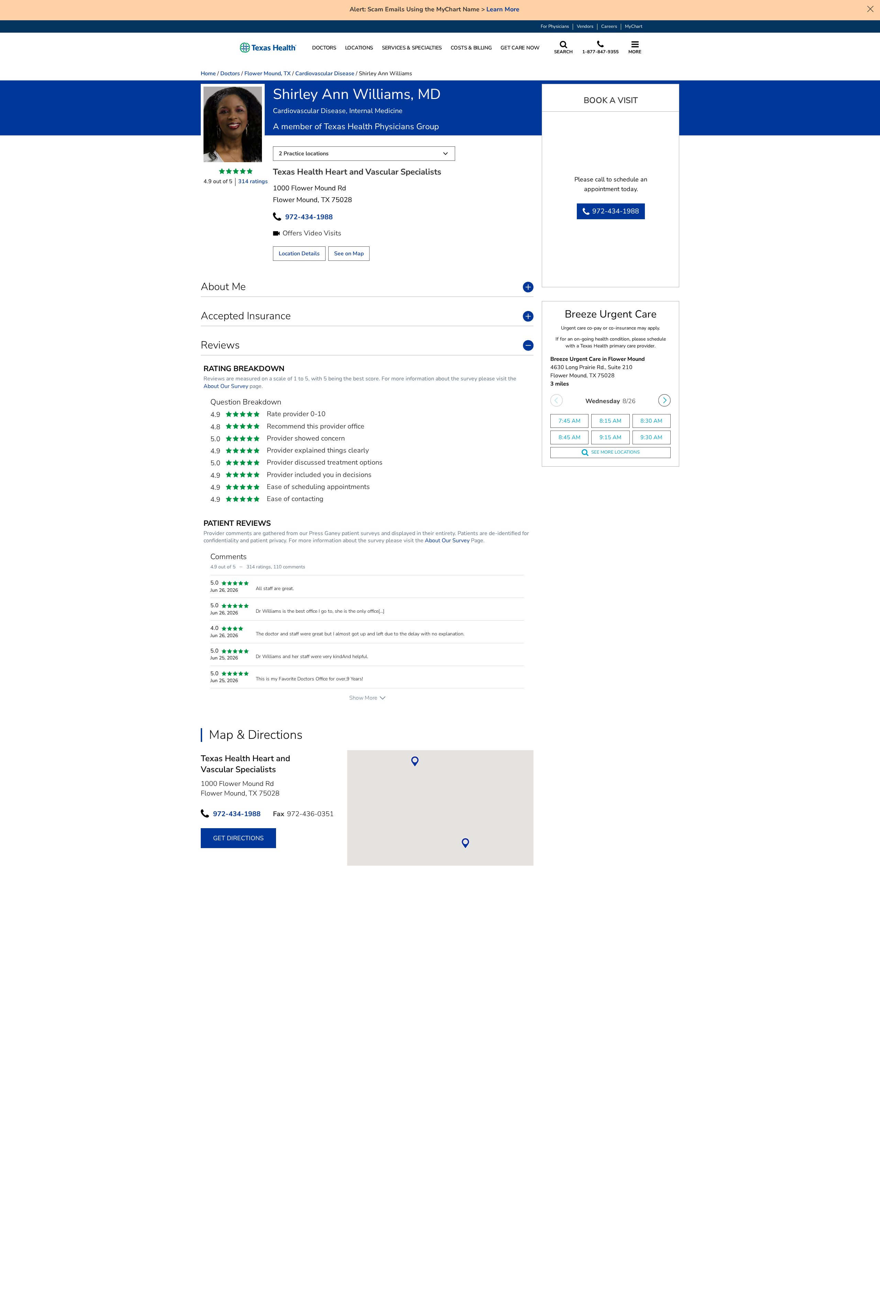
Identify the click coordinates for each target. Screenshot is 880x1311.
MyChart (633, 27)
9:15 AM (611, 437)
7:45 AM (570, 421)
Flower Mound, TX (267, 73)
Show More (363, 698)
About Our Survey (226, 386)
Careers (609, 27)
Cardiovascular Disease (324, 73)
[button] (268, 48)
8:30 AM (651, 421)
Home (208, 73)
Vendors (585, 27)
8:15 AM (611, 421)
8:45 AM (570, 437)
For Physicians (555, 27)
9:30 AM (651, 437)
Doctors (230, 73)
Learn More (502, 9)
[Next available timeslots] (664, 400)
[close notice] (870, 8)
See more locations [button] (615, 452)
